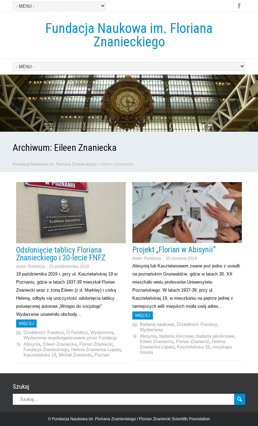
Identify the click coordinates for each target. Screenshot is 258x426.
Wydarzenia (101, 332)
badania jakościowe (215, 336)
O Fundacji (77, 332)
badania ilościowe (176, 336)
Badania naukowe (157, 324)
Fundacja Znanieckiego (46, 349)
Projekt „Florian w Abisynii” (174, 249)
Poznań (101, 354)
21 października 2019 (69, 266)
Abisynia (32, 344)
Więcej (26, 323)
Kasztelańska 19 (40, 354)
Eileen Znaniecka (60, 344)
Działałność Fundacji (44, 332)
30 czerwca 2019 (181, 258)
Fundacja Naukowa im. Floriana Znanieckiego (129, 35)
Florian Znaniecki (96, 344)
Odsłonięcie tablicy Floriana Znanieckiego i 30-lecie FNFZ (60, 254)
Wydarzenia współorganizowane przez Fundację (70, 337)
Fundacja (36, 266)
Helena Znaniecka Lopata (96, 349)
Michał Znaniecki (75, 354)
